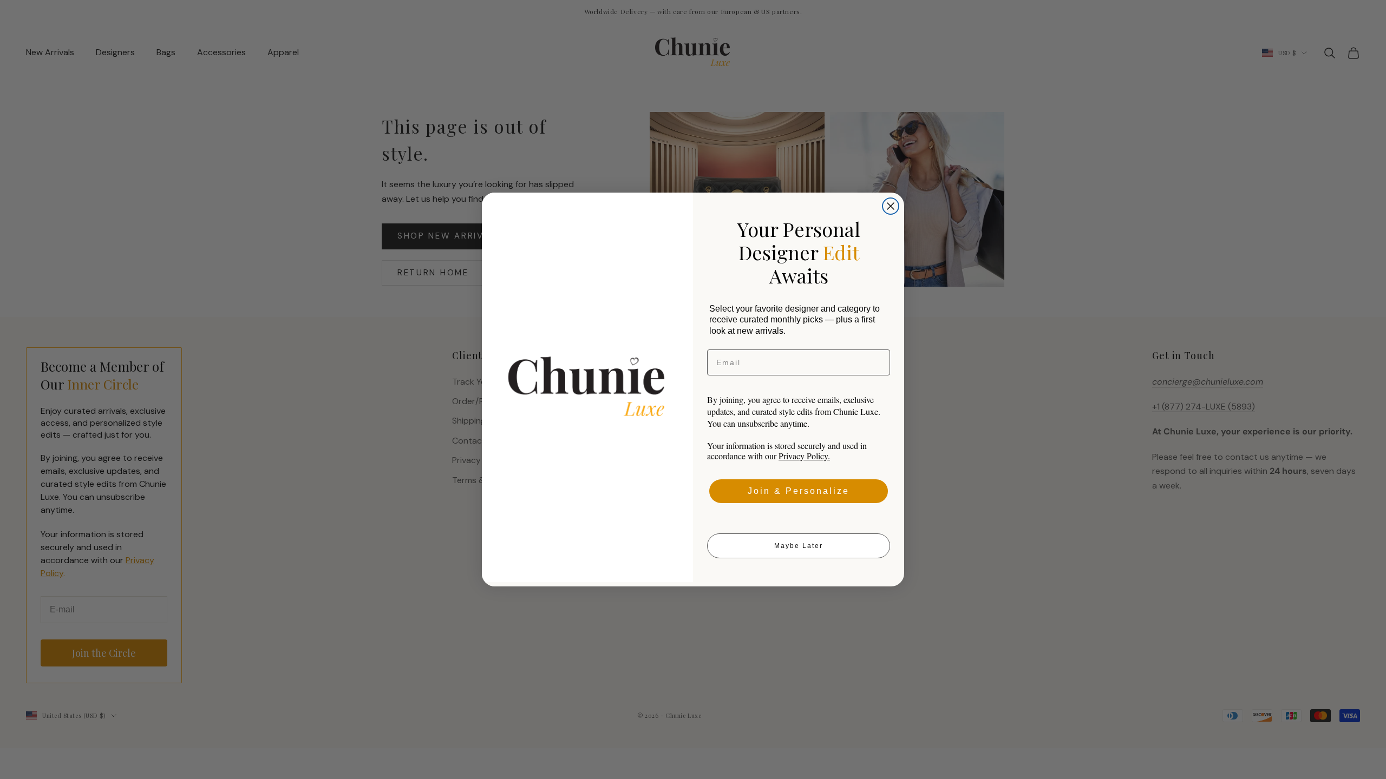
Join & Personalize (798, 491)
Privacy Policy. (804, 455)
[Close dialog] (890, 206)
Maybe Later (798, 546)
